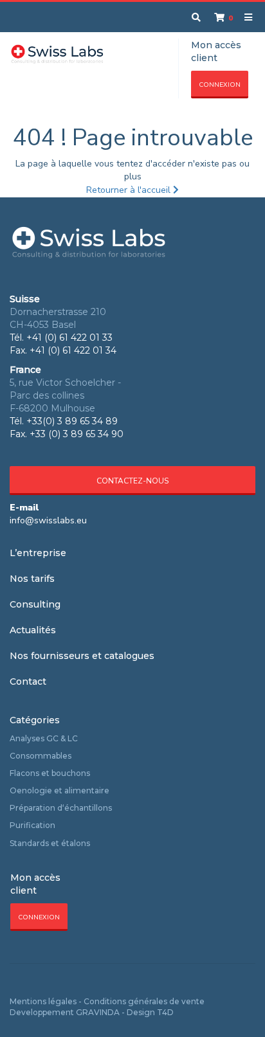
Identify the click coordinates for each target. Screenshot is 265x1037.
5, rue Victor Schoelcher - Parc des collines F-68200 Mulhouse (65, 395)
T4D (165, 1012)
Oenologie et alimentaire (59, 790)
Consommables (40, 756)
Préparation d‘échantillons (61, 808)
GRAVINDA (98, 1012)
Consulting (35, 604)
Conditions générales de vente (144, 1001)
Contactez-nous (132, 481)
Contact (28, 681)
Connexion (220, 84)
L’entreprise (38, 553)
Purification (32, 825)
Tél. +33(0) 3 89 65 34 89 (64, 421)
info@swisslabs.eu (48, 520)
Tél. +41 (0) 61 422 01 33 (61, 337)
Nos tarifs (32, 578)
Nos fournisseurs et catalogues (82, 656)
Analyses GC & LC (44, 738)
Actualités (33, 630)
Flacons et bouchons (50, 773)
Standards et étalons (50, 843)
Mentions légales (43, 1001)
